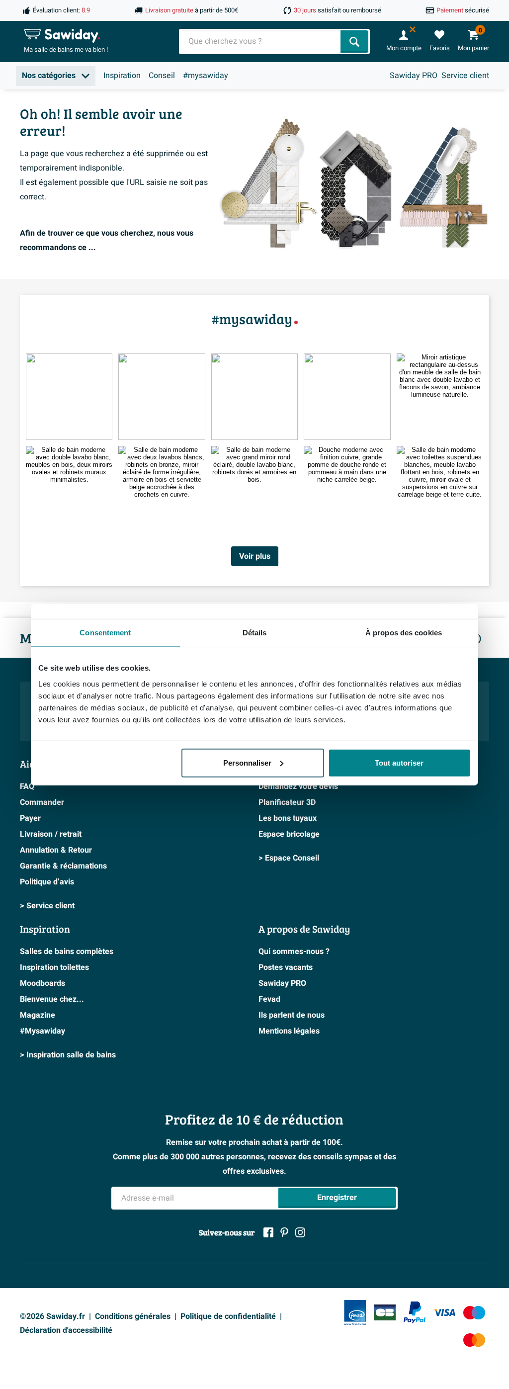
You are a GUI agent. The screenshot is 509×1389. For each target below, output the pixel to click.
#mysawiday (205, 76)
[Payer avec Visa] (444, 1312)
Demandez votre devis (298, 786)
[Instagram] (300, 1232)
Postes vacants (285, 967)
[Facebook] (268, 1232)
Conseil (162, 76)
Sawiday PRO (413, 76)
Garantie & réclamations (63, 866)
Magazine (37, 1015)
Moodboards (42, 983)
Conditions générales (132, 1316)
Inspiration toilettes (54, 967)
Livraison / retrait (51, 834)
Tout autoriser (399, 762)
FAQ (27, 786)
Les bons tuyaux (287, 818)
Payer (30, 818)
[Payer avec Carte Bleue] (385, 1312)
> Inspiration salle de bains (68, 1055)
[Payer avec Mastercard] (474, 1340)
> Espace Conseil (288, 858)
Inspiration (122, 76)
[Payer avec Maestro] (474, 1312)
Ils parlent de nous (291, 1015)
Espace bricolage (289, 834)
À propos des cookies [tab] (403, 632)
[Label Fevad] (355, 1312)
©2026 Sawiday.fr (52, 1316)
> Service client (47, 906)
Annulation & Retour (56, 850)
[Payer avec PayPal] (414, 1312)
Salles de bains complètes (66, 951)
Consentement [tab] (105, 632)
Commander (42, 802)
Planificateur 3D (287, 802)
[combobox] (260, 41)
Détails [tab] (255, 632)
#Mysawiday (42, 1031)
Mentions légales (289, 1031)
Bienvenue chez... (52, 999)
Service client (465, 76)
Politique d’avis (47, 882)
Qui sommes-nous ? (294, 951)
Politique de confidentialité (228, 1316)
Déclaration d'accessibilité (66, 1330)
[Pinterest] (284, 1232)
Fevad (269, 999)
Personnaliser (247, 762)
